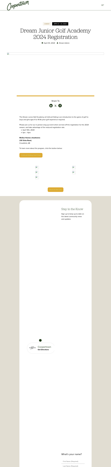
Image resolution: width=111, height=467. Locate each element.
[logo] (18, 5)
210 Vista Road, (25, 140)
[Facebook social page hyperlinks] (60, 105)
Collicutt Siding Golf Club (31, 155)
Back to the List (56, 189)
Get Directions (43, 349)
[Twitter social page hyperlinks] (51, 105)
